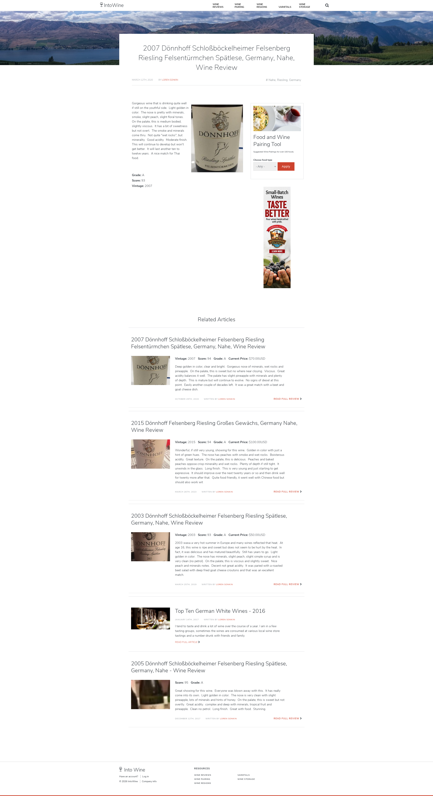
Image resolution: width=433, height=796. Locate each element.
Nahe (272, 80)
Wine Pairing (239, 6)
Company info (149, 781)
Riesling (282, 80)
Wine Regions (262, 6)
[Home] (101, 4)
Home (126, 22)
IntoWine (114, 5)
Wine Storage (304, 6)
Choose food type (262, 160)
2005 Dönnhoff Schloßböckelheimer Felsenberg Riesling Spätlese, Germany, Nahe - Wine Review (209, 667)
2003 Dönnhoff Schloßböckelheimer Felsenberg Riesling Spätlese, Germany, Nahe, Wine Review (209, 519)
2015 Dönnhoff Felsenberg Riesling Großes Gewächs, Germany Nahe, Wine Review (214, 426)
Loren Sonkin (170, 79)
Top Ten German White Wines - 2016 (220, 611)
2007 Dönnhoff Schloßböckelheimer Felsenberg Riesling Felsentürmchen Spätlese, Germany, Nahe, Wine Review (198, 343)
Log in (145, 776)
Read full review (286, 399)
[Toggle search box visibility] (327, 5)
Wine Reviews (218, 6)
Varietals (285, 7)
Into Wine (134, 770)
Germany (295, 80)
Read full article (186, 642)
